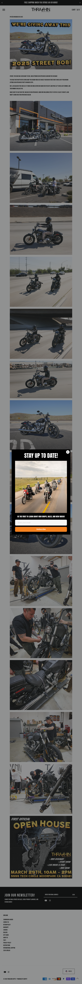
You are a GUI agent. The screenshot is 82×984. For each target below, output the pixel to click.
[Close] (67, 452)
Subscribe (41, 529)
